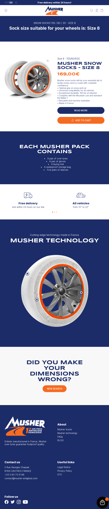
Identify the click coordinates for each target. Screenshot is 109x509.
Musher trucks (64, 429)
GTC (59, 474)
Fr (6, 2)
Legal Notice (63, 467)
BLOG (60, 440)
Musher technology (67, 433)
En (11, 2)
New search (54, 388)
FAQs (60, 436)
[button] (6, 10)
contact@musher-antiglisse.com (21, 478)
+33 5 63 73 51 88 (14, 474)
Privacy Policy (64, 470)
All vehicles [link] (81, 203)
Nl (16, 2)
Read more (81, 110)
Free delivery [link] (28, 203)
